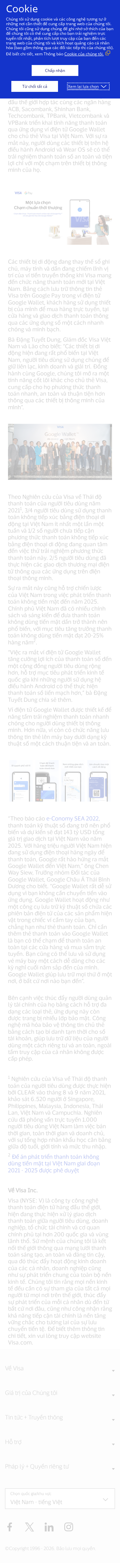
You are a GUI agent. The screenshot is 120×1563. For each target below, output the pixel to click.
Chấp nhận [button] (55, 70)
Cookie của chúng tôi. (84, 54)
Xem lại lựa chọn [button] (83, 86)
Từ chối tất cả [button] (34, 86)
